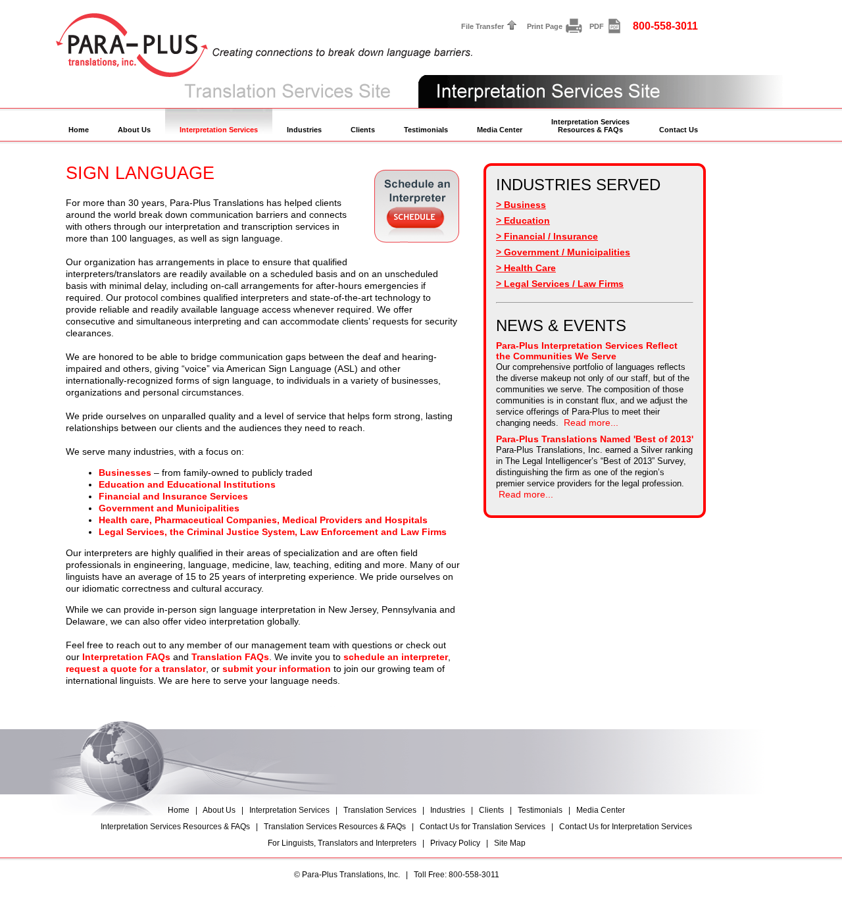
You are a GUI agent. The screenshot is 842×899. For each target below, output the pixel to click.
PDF (596, 26)
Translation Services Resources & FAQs (335, 826)
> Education (523, 220)
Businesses (125, 472)
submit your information (276, 668)
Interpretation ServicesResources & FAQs (590, 126)
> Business (521, 204)
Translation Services (379, 810)
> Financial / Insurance (547, 236)
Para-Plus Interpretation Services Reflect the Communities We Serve (587, 350)
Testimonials (426, 130)
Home (78, 130)
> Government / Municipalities (563, 252)
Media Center (499, 130)
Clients (363, 130)
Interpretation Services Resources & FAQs (175, 826)
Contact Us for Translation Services (482, 826)
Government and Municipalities (169, 508)
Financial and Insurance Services (173, 496)
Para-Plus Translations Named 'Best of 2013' (594, 439)
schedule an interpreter (395, 657)
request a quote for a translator (136, 668)
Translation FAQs (230, 657)
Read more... (591, 422)
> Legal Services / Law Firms (560, 283)
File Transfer (482, 26)
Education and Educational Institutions (187, 484)
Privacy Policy (455, 843)
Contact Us (678, 130)
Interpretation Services (219, 130)
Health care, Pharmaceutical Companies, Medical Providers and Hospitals (263, 520)
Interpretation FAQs (126, 657)
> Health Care (526, 268)
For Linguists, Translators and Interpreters (342, 843)
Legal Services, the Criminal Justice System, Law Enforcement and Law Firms (273, 532)
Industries (304, 130)
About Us (134, 130)
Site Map (510, 843)
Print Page (544, 26)
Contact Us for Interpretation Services (625, 826)
